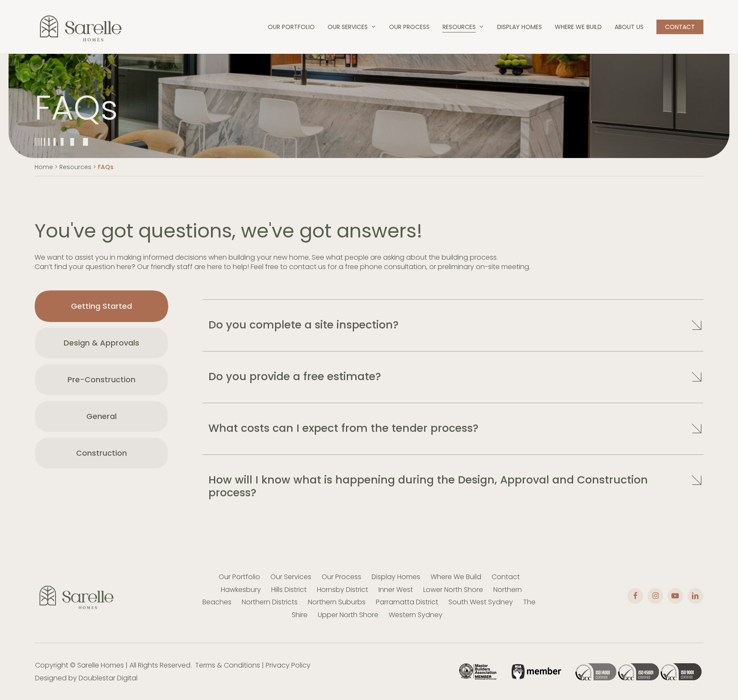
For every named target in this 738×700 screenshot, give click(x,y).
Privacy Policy (288, 665)
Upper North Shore (348, 615)
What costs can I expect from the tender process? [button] (343, 428)
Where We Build (455, 577)
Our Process (341, 577)
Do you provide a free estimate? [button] (294, 376)
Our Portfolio (239, 577)
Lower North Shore (453, 590)
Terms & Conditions (227, 665)
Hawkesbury (241, 590)
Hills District (289, 590)
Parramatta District (407, 602)
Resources (75, 167)
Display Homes (396, 577)
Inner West (395, 590)
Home (44, 167)
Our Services (290, 577)
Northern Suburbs (337, 602)
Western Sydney (415, 615)
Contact (506, 577)
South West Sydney (480, 602)
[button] (101, 306)
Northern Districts (270, 602)
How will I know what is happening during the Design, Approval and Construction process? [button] (428, 486)
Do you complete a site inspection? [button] (303, 324)
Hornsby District (342, 590)
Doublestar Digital (108, 678)
